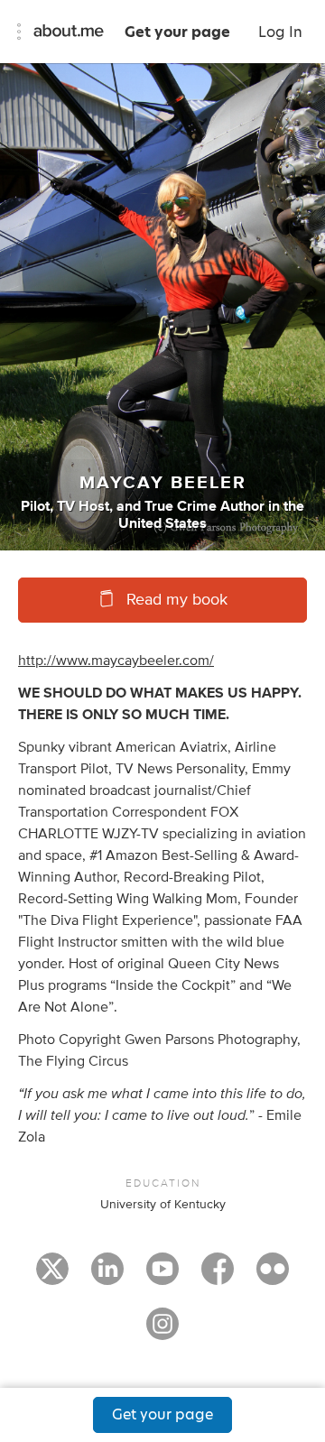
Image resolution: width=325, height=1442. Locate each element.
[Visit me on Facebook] (217, 1276)
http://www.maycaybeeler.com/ (116, 660)
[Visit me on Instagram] (162, 1331)
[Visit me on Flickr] (272, 1276)
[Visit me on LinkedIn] (107, 1276)
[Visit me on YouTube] (162, 1276)
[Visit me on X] (52, 1276)
